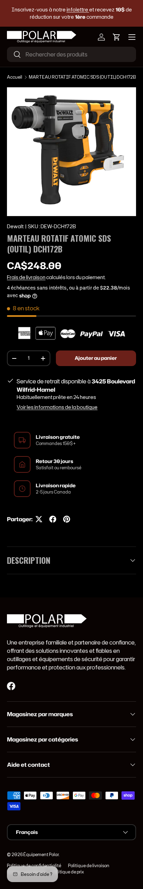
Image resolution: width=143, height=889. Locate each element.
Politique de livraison (88, 866)
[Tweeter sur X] (39, 519)
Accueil (14, 77)
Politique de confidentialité (34, 866)
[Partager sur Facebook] (53, 519)
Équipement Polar (41, 854)
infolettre (78, 9)
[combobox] (71, 54)
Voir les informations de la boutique (57, 407)
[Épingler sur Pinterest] (67, 519)
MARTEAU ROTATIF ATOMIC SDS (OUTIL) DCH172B (82, 77)
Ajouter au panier (96, 358)
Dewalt (15, 226)
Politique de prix (68, 872)
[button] (116, 37)
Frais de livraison (26, 277)
